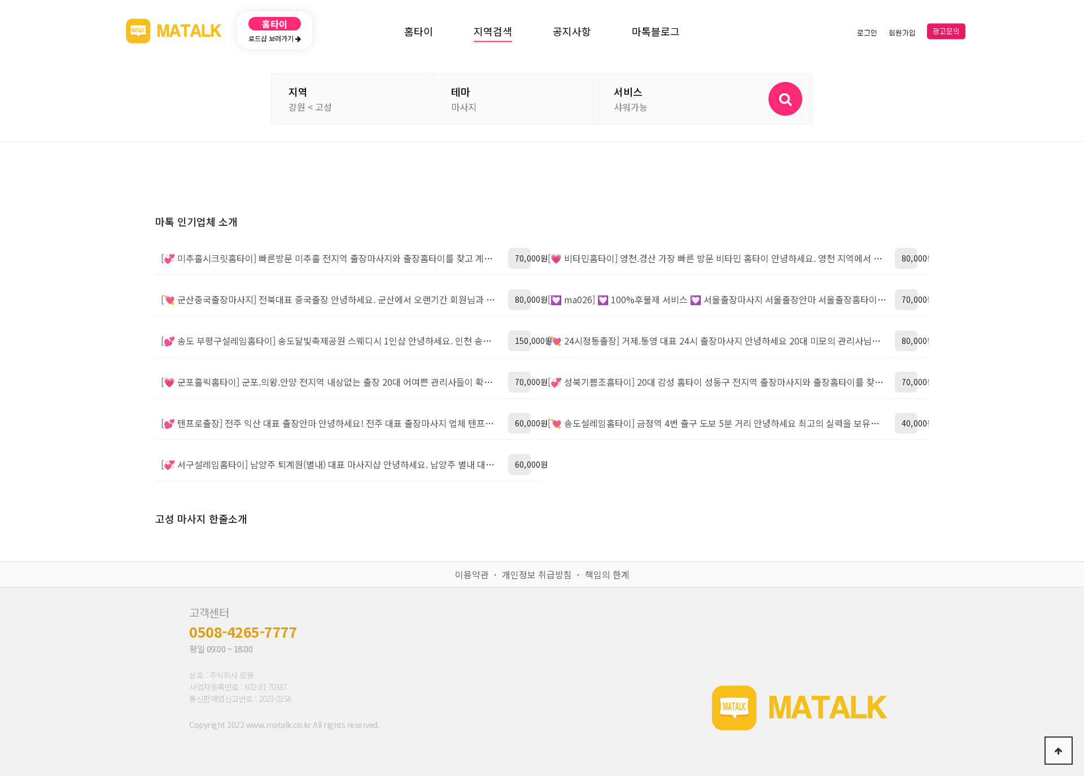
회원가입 (902, 33)
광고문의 (946, 32)
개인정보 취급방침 (537, 574)
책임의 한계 (607, 574)
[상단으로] (1058, 750)
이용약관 (472, 574)
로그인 (867, 33)
